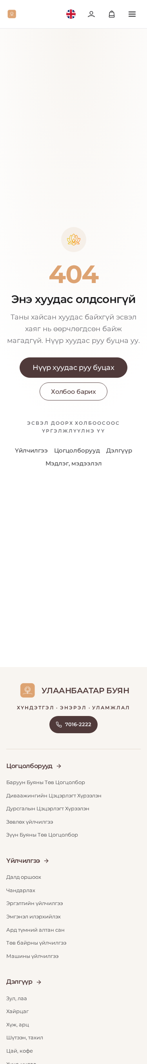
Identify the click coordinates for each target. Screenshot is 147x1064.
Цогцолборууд (77, 450)
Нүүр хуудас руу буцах (73, 367)
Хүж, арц (17, 1024)
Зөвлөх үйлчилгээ (29, 822)
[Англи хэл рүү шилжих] (71, 14)
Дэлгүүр (119, 450)
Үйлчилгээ (31, 450)
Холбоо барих (73, 391)
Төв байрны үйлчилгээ (36, 943)
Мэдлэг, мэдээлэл (73, 463)
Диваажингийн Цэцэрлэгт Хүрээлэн (54, 795)
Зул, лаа (16, 998)
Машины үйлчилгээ (32, 956)
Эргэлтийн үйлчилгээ (34, 903)
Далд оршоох (23, 877)
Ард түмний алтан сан (35, 930)
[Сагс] (111, 14)
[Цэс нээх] (132, 14)
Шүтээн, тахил (24, 1037)
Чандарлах (20, 890)
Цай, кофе (19, 1051)
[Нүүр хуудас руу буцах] (11, 14)
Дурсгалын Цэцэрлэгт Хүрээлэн (47, 808)
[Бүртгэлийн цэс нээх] (91, 14)
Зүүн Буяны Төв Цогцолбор (42, 834)
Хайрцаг (17, 1011)
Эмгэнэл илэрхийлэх (33, 916)
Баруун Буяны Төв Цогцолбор (45, 782)
